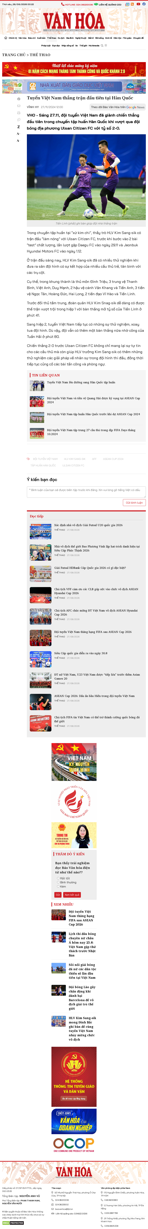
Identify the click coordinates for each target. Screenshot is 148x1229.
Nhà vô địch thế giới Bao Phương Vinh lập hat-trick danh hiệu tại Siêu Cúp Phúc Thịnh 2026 (97, 548)
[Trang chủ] (6, 38)
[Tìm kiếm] (102, 45)
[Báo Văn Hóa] (74, 1171)
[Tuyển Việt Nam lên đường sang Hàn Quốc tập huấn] (37, 385)
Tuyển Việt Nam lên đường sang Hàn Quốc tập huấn (81, 382)
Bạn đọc (56, 45)
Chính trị (13, 38)
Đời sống (99, 38)
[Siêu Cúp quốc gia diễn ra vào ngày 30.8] (40, 659)
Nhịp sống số (68, 45)
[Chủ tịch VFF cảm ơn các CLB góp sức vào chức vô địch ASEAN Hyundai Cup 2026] (40, 595)
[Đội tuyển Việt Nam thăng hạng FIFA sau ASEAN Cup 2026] (40, 638)
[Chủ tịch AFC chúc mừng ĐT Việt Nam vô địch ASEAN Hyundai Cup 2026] (40, 616)
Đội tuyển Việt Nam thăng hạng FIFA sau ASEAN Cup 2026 (93, 631)
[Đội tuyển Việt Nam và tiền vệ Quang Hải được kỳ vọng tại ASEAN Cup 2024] (37, 401)
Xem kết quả (72, 894)
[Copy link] (19, 119)
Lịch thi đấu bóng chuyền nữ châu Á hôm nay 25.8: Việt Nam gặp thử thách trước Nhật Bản (82, 944)
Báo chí (31, 38)
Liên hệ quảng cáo (110, 4)
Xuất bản (41, 38)
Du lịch (61, 38)
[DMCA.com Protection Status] (13, 1222)
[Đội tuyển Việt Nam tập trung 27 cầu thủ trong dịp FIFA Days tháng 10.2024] (37, 433)
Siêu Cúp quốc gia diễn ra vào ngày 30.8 (80, 653)
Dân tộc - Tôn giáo (122, 38)
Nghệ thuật (80, 38)
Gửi (58, 894)
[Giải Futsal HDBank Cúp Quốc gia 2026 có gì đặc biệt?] (40, 574)
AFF (94, 459)
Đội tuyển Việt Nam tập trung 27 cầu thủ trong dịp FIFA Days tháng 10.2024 (91, 432)
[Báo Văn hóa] (74, 21)
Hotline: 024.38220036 (79, 4)
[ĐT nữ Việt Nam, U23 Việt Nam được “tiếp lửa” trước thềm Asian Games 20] (40, 681)
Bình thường (68, 882)
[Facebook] (19, 99)
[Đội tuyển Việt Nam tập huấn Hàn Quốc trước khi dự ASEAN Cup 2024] (37, 417)
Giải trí (91, 38)
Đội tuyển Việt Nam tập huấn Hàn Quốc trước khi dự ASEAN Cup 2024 (93, 414)
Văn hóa (22, 38)
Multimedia (94, 45)
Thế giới (83, 45)
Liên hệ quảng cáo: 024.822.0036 (71, 1213)
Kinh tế (108, 38)
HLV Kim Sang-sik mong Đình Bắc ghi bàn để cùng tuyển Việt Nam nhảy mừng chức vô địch (82, 1028)
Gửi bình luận (134, 502)
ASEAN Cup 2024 (113, 459)
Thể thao (51, 38)
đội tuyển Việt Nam (45, 459)
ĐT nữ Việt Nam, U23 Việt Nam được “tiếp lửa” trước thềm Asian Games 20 (97, 676)
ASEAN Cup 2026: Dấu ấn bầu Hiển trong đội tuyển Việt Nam (94, 695)
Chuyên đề (138, 38)
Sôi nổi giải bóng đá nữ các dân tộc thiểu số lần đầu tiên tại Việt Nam (82, 971)
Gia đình (70, 38)
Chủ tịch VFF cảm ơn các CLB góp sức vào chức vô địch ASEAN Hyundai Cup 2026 (96, 591)
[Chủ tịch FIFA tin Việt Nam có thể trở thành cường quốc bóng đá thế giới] (40, 723)
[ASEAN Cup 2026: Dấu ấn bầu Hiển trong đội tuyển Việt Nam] (40, 702)
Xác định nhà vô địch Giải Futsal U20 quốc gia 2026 (88, 525)
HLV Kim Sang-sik (75, 459)
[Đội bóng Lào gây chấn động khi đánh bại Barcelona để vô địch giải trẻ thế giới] (58, 990)
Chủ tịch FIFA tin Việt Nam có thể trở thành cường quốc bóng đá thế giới (97, 719)
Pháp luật (46, 45)
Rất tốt (65, 878)
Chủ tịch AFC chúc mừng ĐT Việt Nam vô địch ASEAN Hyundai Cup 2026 (96, 612)
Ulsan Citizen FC (73, 465)
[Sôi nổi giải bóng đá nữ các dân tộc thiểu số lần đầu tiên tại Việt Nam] (58, 968)
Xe (76, 45)
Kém (63, 886)
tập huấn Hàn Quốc (43, 465)
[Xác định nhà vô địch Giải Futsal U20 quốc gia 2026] (40, 531)
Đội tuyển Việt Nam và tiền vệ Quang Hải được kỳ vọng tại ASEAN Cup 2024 (93, 400)
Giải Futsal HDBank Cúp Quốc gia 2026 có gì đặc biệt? (90, 567)
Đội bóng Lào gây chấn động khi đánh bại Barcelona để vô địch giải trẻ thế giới (82, 998)
